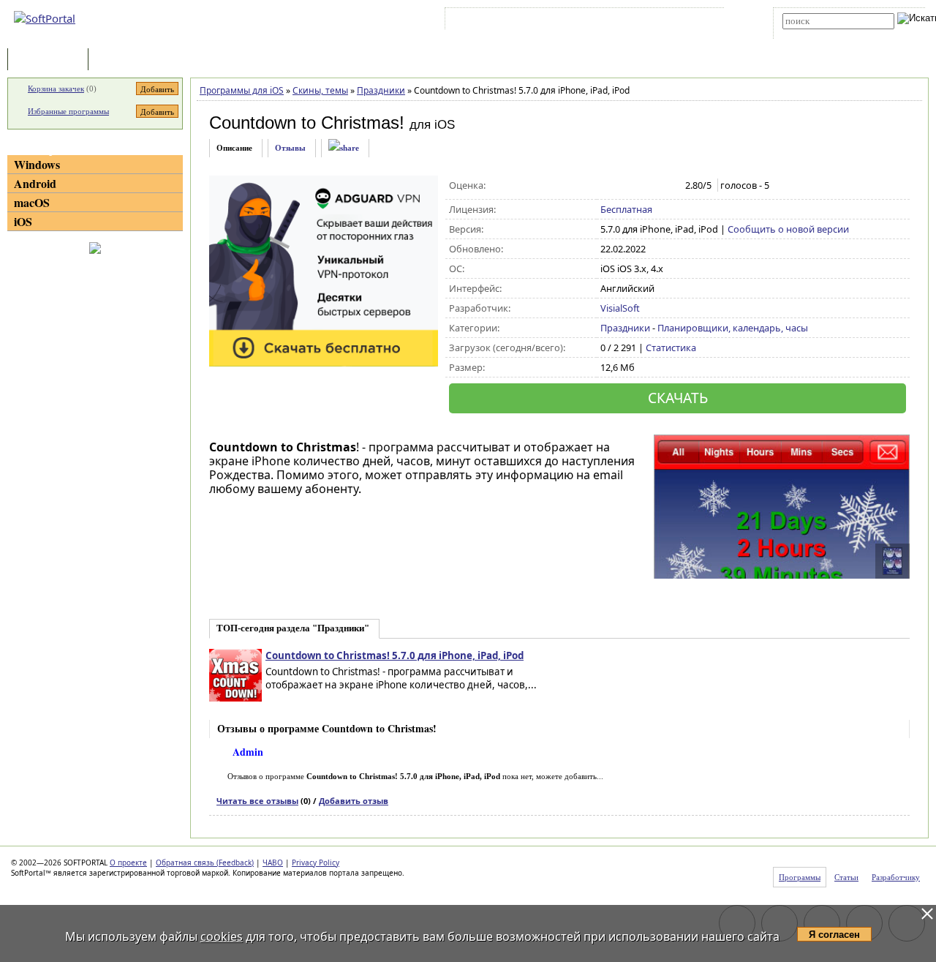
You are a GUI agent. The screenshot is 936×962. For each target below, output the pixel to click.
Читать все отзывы (257, 800)
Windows (37, 164)
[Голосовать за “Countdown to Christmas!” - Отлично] (669, 186)
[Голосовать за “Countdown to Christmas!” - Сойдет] (638, 186)
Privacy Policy (315, 862)
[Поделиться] (343, 148)
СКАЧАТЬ (678, 397)
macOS (32, 202)
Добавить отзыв (353, 800)
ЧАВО (273, 862)
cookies (221, 936)
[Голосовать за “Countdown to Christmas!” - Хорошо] (654, 186)
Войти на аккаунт (492, 21)
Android (35, 183)
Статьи (123, 60)
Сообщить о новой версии (788, 229)
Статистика (671, 347)
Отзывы (290, 147)
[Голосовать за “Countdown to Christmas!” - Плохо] (623, 186)
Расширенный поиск (823, 34)
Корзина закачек (56, 88)
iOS (23, 221)
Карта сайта (650, 21)
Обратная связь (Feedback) (205, 862)
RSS (695, 21)
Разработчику (896, 877)
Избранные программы (68, 111)
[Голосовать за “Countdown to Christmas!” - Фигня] (608, 186)
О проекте (128, 862)
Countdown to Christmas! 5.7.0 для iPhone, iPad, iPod (394, 655)
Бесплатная (626, 209)
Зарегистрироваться (575, 21)
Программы (51, 60)
